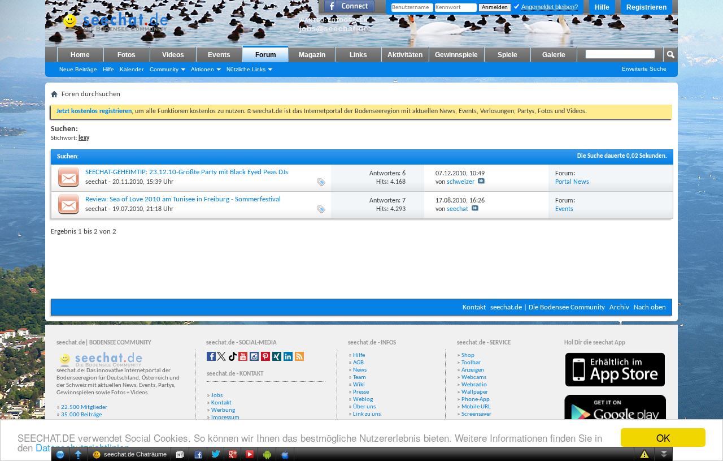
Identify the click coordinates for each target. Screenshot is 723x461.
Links (358, 55)
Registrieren (646, 7)
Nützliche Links (246, 69)
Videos (173, 55)
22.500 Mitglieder (84, 407)
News (360, 370)
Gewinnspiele (456, 55)
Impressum (225, 418)
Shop (467, 355)
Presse (361, 392)
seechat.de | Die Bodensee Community (547, 307)
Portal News (572, 182)
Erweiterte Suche (644, 69)
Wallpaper (474, 392)
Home (80, 55)
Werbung (223, 410)
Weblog (363, 400)
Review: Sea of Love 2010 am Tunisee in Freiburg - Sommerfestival (183, 199)
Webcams (473, 377)
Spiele (507, 55)
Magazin (312, 55)
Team (359, 377)
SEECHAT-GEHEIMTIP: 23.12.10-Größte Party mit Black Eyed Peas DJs (186, 172)
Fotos (126, 55)
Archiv (619, 307)
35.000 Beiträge (81, 415)
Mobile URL (476, 407)
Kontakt (474, 307)
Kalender (131, 69)
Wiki (359, 385)
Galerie (553, 55)
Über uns (364, 407)
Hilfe (602, 7)
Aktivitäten (405, 55)
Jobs (217, 396)
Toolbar (471, 363)
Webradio (474, 385)
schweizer (460, 182)
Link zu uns (367, 414)
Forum (265, 55)
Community (164, 69)
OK (663, 437)
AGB (358, 363)
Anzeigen (472, 370)
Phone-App (475, 400)
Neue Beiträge (78, 69)
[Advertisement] (361, 264)
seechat (96, 182)
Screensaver (476, 414)
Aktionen (202, 69)
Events (219, 55)
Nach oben (650, 307)
